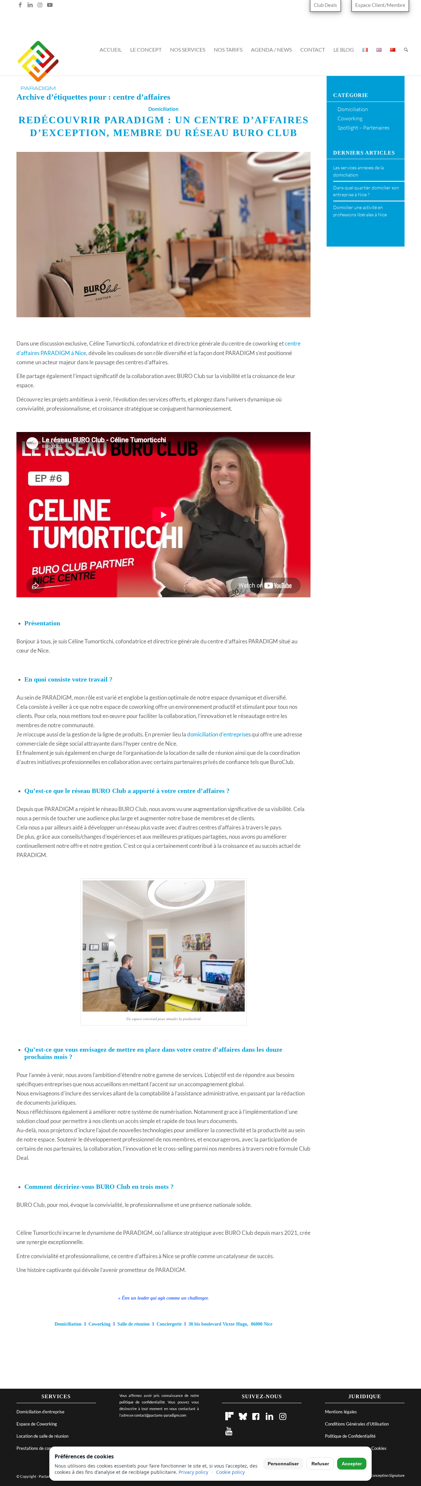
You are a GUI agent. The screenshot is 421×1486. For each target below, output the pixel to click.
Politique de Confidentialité (350, 1436)
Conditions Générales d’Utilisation (357, 1423)
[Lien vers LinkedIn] (30, 5)
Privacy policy (193, 1472)
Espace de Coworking (36, 1423)
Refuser (320, 1463)
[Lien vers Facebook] (20, 5)
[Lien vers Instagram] (40, 5)
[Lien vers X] (10, 5)
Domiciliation (163, 109)
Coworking (99, 1324)
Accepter (352, 1463)
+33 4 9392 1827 (214, 15)
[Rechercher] (406, 52)
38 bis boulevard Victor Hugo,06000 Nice (230, 1324)
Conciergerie (169, 1324)
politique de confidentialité (142, 1402)
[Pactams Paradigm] (38, 69)
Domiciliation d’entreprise (40, 1411)
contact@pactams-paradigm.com (160, 1415)
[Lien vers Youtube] (50, 5)
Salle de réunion (133, 1324)
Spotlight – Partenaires (363, 127)
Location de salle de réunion (42, 1436)
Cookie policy (230, 1472)
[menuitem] (327, 5)
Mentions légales (341, 1411)
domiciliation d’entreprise (217, 734)
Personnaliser (283, 1463)
